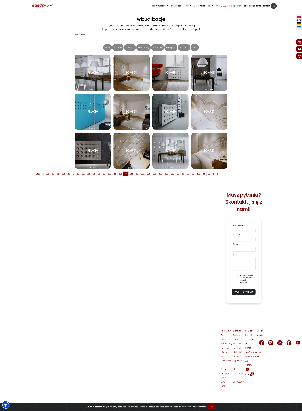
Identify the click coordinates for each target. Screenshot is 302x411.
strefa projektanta (252, 5)
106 (154, 173)
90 (69, 173)
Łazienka (130, 47)
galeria (83, 34)
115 (204, 173)
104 (143, 173)
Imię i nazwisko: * (240, 225)
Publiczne (157, 47)
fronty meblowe (159, 5)
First (38, 173)
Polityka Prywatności (196, 406)
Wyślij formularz (243, 292)
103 (137, 173)
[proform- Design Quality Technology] (32, 5)
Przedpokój (143, 47)
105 (148, 173)
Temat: (236, 244)
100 (120, 173)
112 (188, 173)
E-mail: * (236, 235)
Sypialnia (184, 47)
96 (99, 173)
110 (178, 173)
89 (63, 173)
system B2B (221, 5)
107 (160, 173)
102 (131, 173)
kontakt (266, 5)
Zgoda (212, 407)
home (76, 34)
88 (58, 173)
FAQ (247, 374)
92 (78, 173)
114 (198, 173)
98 (109, 173)
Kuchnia (118, 47)
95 (94, 173)
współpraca (234, 5)
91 (73, 173)
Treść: (235, 254)
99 (115, 173)
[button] (5, 405)
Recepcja (171, 47)
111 (183, 173)
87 (53, 173)
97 (104, 173)
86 (47, 173)
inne (210, 5)
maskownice (199, 5)
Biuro (107, 47)
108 (166, 173)
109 (172, 173)
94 (89, 173)
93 (83, 173)
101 (126, 173)
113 (193, 173)
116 (209, 173)
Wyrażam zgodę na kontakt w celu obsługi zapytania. (247, 279)
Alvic (195, 47)
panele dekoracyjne (180, 5)
